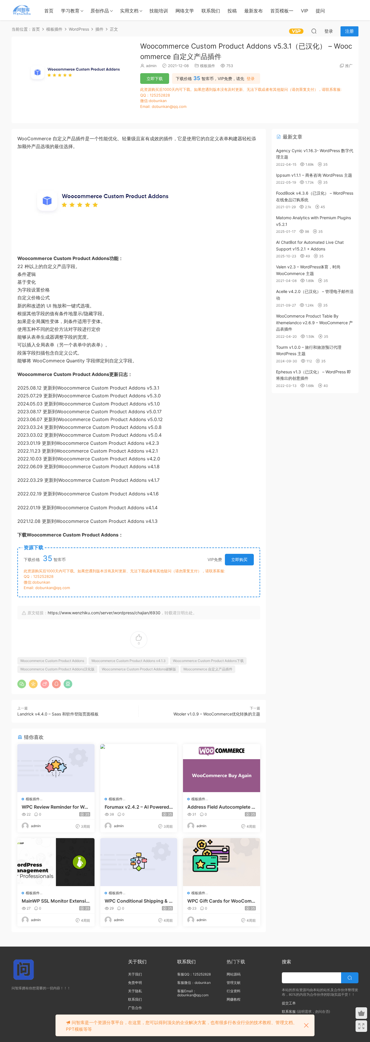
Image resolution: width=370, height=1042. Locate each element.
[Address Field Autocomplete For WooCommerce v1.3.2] (221, 768)
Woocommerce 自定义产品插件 (207, 669)
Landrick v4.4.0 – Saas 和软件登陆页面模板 (58, 713)
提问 (320, 11)
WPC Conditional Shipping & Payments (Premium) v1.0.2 (138, 901)
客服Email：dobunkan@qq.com (192, 993)
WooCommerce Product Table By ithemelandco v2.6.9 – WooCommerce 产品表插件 (314, 322)
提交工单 (289, 1003)
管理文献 (233, 982)
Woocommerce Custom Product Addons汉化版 (57, 669)
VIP (304, 11)
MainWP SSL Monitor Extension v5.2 (55, 901)
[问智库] (22, 10)
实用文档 (129, 11)
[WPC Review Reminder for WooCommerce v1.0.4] (56, 768)
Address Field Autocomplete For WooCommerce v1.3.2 (220, 807)
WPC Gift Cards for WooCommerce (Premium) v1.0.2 (221, 901)
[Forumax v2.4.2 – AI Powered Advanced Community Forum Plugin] (138, 768)
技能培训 (158, 11)
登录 (251, 79)
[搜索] (314, 31)
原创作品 (99, 11)
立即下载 (155, 78)
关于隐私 (135, 991)
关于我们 (135, 974)
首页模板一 (281, 11)
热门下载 (236, 961)
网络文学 (184, 11)
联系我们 (210, 11)
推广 (349, 65)
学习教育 (70, 11)
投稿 (232, 11)
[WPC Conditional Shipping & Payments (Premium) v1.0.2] (138, 862)
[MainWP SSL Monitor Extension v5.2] (56, 862)
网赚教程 (233, 999)
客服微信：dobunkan (194, 982)
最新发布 (253, 11)
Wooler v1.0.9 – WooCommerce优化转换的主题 (216, 713)
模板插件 (207, 65)
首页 (48, 11)
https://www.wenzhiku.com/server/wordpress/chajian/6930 (104, 612)
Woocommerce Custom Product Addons (52, 661)
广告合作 (135, 1008)
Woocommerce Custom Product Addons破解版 (139, 669)
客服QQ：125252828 (194, 974)
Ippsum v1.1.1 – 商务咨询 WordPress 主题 (314, 175)
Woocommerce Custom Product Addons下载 (208, 661)
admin (151, 65)
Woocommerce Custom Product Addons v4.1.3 (128, 661)
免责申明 (135, 982)
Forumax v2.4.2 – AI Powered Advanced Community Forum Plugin (137, 807)
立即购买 (239, 559)
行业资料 (233, 991)
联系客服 (289, 1011)
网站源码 (233, 974)
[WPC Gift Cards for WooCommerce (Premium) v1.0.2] (221, 862)
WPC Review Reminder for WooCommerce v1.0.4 (54, 807)
